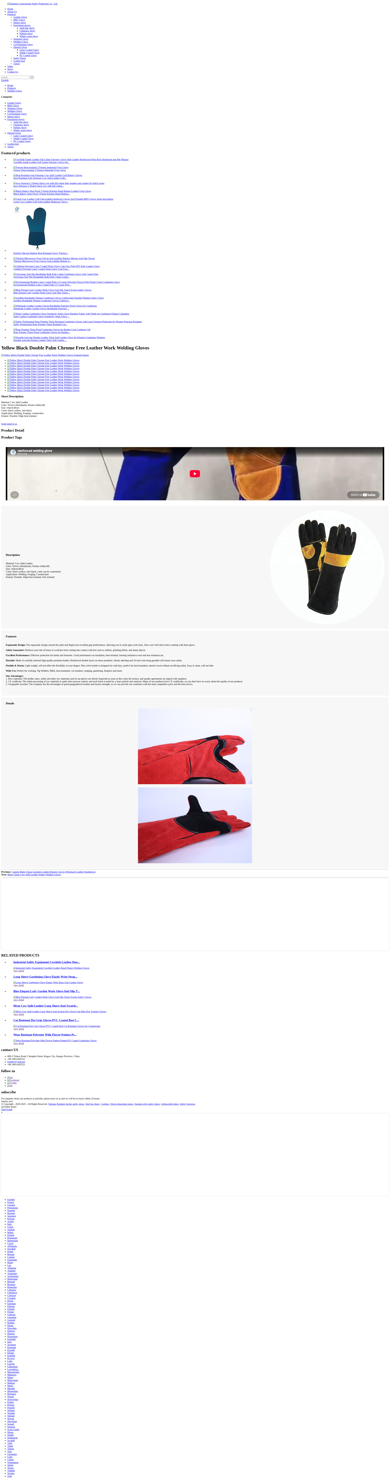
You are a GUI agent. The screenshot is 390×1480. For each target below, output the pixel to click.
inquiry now (7, 1101)
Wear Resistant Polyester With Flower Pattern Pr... (44, 1034)
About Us (12, 11)
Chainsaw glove (27, 31)
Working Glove (20, 39)
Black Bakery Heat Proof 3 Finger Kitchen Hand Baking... (41, 194)
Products (11, 14)
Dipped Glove (20, 47)
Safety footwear (187, 1104)
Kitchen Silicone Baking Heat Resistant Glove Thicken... (40, 253)
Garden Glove (20, 17)
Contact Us (12, 72)
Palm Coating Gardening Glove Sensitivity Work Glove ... (41, 316)
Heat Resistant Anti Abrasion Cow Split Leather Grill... (39, 178)
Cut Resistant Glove (23, 44)
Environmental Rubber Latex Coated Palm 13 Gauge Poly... (42, 285)
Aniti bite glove (27, 28)
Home (10, 9)
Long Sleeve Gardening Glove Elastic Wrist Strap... (45, 976)
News (10, 69)
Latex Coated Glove (29, 50)
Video (10, 66)
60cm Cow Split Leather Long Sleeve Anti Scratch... (45, 1005)
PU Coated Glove (28, 55)
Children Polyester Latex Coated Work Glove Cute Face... (41, 269)
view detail (18, 970)
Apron (16, 63)
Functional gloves (21, 25)
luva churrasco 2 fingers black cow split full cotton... (38, 186)
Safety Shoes (19, 58)
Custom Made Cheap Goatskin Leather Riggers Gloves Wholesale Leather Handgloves (54, 872)
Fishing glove (26, 33)
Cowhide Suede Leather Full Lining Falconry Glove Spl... (41, 162)
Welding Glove (20, 41)
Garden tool (19, 61)
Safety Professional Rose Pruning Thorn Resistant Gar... (40, 324)
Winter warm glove (29, 36)
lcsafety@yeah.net (16, 1061)
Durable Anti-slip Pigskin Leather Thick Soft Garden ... (40, 340)
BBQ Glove (19, 20)
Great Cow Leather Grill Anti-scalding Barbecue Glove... (41, 201)
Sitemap (52, 1104)
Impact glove (19, 22)
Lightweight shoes (170, 1104)
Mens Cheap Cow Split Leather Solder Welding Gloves (34, 874)
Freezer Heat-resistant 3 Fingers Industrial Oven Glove (39, 170)
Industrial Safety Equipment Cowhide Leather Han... (46, 962)
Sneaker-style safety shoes (147, 1104)
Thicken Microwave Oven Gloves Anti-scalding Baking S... (42, 261)
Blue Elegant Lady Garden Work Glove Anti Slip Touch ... (41, 292)
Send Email (6, 1109)
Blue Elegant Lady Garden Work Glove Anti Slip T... (46, 991)
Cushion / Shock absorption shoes (117, 1104)
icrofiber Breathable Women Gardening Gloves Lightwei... (41, 300)
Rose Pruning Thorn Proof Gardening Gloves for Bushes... (41, 332)
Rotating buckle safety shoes (70, 1104)
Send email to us (9, 424)
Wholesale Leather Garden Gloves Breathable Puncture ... (41, 308)
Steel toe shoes (92, 1104)
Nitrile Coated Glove (30, 52)
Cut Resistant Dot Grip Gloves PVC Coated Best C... (46, 1020)
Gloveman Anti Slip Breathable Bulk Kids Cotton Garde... (41, 277)
